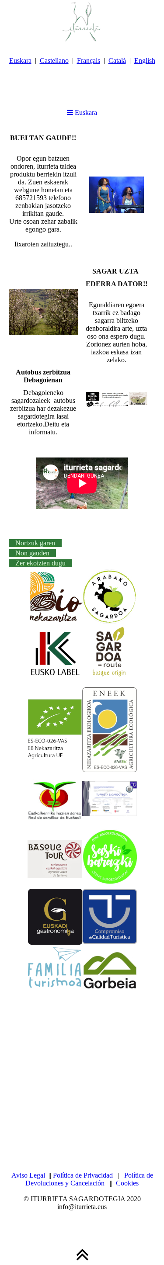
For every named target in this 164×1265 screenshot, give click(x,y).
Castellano (54, 60)
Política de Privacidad (83, 1175)
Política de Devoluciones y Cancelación (89, 1179)
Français (88, 60)
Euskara (20, 60)
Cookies (127, 1183)
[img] (82, 22)
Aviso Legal (28, 1175)
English (144, 60)
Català (117, 60)
